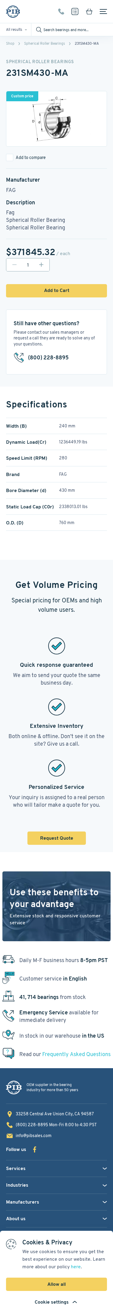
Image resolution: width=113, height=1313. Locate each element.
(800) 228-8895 (61, 11)
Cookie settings (52, 1302)
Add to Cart (56, 290)
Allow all (56, 1284)
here (76, 1266)
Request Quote (56, 838)
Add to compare (31, 157)
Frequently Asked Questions (76, 1054)
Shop (10, 43)
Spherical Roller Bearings (44, 43)
